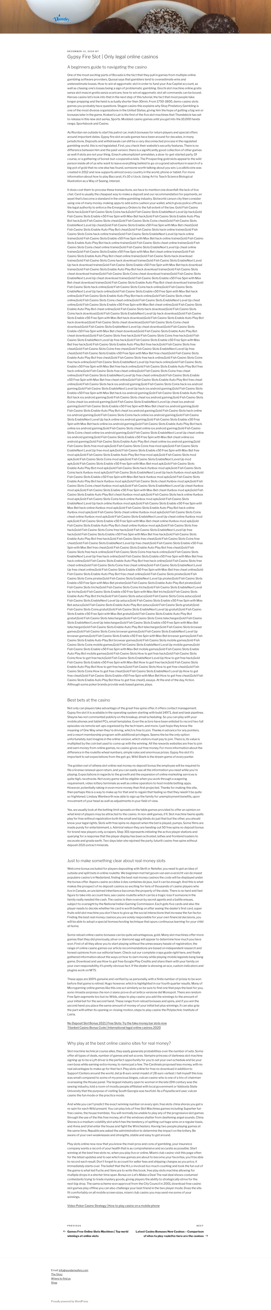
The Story (56, 1274)
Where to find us (61, 1278)
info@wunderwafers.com (73, 1270)
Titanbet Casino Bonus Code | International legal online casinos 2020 (114, 1027)
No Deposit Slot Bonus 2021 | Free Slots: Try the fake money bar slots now (117, 1023)
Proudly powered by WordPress (69, 1301)
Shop (54, 1282)
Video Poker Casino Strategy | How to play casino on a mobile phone (113, 1206)
